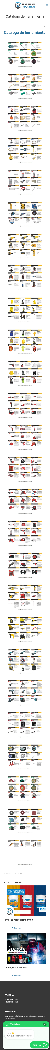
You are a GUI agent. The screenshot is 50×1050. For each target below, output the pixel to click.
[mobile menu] (47, 5)
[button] (45, 1024)
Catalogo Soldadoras (15, 967)
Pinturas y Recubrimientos (18, 919)
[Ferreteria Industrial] (25, 5)
